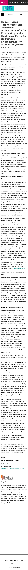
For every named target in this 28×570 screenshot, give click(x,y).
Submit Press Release (14, 564)
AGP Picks (4, 2)
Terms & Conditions (14, 567)
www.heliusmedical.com (11, 304)
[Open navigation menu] (2, 14)
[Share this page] (26, 14)
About (6, 560)
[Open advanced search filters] (21, 14)
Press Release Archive (16, 560)
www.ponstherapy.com (18, 268)
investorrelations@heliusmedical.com (12, 468)
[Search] (18, 14)
